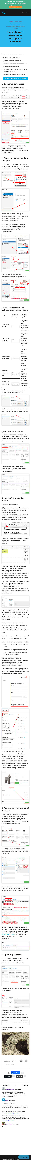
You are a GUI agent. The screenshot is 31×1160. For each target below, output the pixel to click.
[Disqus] (15, 1107)
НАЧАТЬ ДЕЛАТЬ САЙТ (15, 7)
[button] (23, 13)
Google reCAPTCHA (8, 934)
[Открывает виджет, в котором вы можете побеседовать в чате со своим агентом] (23, 1157)
